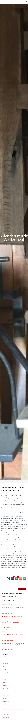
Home (3, 481)
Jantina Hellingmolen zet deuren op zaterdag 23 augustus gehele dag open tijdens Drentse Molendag (14, 621)
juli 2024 (4, 679)
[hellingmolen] (2, 596)
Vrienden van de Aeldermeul (14, 238)
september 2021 (6, 717)
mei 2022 (4, 711)
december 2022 (6, 701)
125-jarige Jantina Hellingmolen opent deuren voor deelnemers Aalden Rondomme (13, 644)
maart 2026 (5, 660)
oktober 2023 (5, 692)
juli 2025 (4, 669)
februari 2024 (5, 688)
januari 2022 (5, 714)
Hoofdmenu (4, 2)
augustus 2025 (6, 666)
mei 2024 (4, 682)
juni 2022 (4, 708)
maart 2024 (5, 685)
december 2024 (6, 672)
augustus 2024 (6, 676)
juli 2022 (4, 704)
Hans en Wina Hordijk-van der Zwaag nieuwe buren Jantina (13, 648)
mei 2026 (4, 656)
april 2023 (5, 698)
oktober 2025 (5, 663)
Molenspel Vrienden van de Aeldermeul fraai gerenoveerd (12, 639)
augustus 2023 (6, 695)
